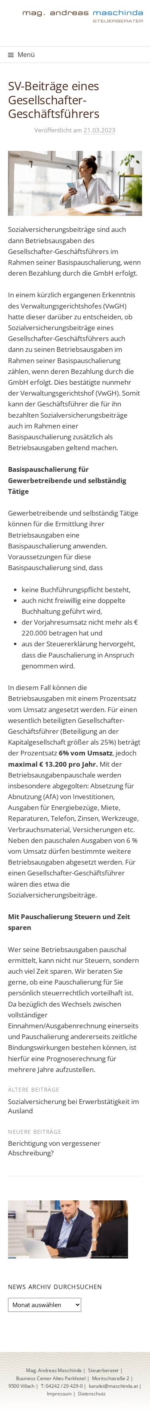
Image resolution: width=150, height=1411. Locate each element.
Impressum (59, 1393)
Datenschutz (92, 1393)
